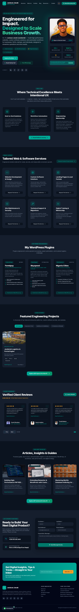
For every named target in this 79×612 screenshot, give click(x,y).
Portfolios (43, 594)
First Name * (41, 521)
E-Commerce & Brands (57, 326)
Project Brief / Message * (44, 533)
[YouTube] (18, 598)
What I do (43, 590)
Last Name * (59, 521)
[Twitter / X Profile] (18, 70)
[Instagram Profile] (22, 70)
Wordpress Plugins (45, 592)
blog (42, 596)
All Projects (19, 326)
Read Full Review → (11, 416)
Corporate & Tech (29, 326)
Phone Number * (60, 527)
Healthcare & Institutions (43, 326)
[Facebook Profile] (14, 70)
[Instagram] (14, 598)
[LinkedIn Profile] (10, 70)
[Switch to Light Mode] (58, 3)
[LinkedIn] (3, 598)
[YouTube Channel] (26, 70)
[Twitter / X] (11, 598)
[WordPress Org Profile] (21, 598)
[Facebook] (7, 598)
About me (43, 588)
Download (71, 62)
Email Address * (42, 527)
